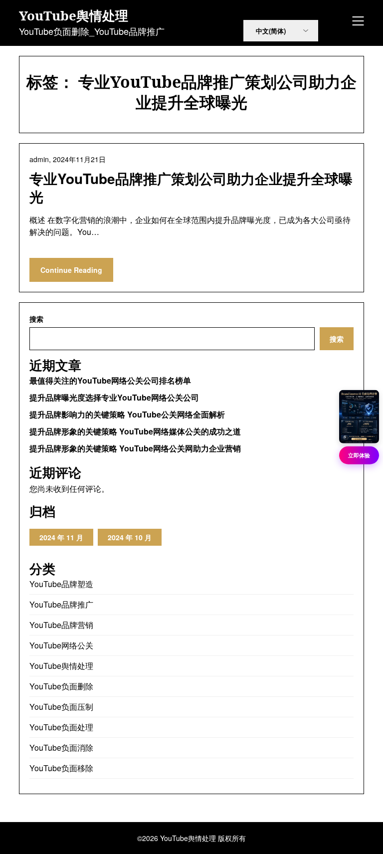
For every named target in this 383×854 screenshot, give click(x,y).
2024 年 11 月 (61, 537)
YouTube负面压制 (61, 706)
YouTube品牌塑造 (61, 584)
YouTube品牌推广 (61, 604)
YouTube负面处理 (61, 727)
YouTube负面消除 (61, 747)
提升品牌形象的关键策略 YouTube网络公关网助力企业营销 (135, 448)
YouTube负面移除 (61, 768)
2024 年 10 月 (130, 537)
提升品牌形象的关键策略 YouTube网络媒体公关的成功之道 (135, 431)
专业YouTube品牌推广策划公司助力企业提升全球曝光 (191, 187)
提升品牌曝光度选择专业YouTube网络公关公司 (114, 397)
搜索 (36, 319)
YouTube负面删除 (61, 686)
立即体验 (359, 454)
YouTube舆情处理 (73, 15)
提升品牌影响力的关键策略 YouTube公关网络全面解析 (127, 414)
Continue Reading (71, 270)
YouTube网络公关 (61, 645)
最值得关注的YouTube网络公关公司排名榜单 (110, 380)
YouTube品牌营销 (61, 625)
